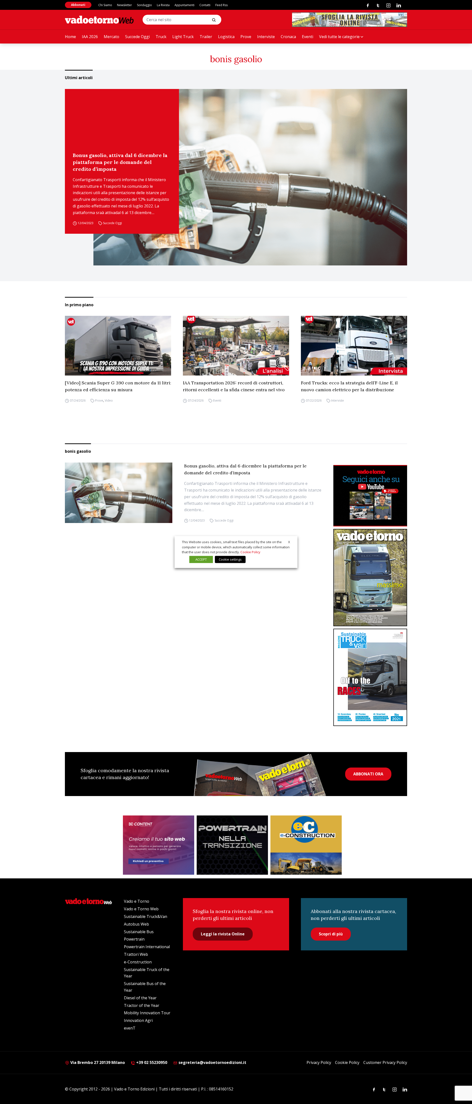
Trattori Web (136, 954)
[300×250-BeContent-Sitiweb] (158, 845)
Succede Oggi (137, 36)
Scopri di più (331, 934)
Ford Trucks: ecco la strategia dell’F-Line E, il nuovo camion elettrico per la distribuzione (349, 386)
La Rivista (163, 5)
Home (70, 36)
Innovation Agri (138, 1020)
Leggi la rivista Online (223, 934)
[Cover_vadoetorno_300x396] (370, 577)
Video (109, 400)
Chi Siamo (105, 5)
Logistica (226, 36)
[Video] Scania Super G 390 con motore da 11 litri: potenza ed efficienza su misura (118, 386)
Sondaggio (144, 5)
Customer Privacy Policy (385, 1062)
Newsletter (124, 5)
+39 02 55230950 (151, 1062)
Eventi (307, 36)
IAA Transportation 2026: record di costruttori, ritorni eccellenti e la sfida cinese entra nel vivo (234, 386)
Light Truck (183, 36)
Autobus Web (136, 924)
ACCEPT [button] (201, 559)
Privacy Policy (319, 1062)
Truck (161, 36)
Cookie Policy (347, 1062)
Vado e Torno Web (141, 909)
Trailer (206, 36)
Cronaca (288, 36)
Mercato (111, 36)
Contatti (204, 5)
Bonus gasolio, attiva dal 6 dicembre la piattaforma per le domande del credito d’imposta (120, 162)
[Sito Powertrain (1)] (232, 845)
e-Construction (138, 962)
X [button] (289, 542)
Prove (245, 36)
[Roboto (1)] (370, 495)
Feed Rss (221, 5)
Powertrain (134, 939)
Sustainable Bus (139, 931)
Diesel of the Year (140, 998)
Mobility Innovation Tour (147, 1013)
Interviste (266, 36)
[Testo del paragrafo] (349, 19)
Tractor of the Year (141, 1005)
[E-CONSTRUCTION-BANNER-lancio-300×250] (306, 845)
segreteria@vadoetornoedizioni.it (211, 1062)
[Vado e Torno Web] (99, 19)
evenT (129, 1028)
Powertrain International (147, 946)
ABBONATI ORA (368, 774)
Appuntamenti (184, 5)
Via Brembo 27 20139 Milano (97, 1062)
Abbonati (78, 5)
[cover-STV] (370, 677)
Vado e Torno (136, 901)
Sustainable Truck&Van (145, 916)
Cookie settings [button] (230, 559)
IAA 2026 (90, 36)
